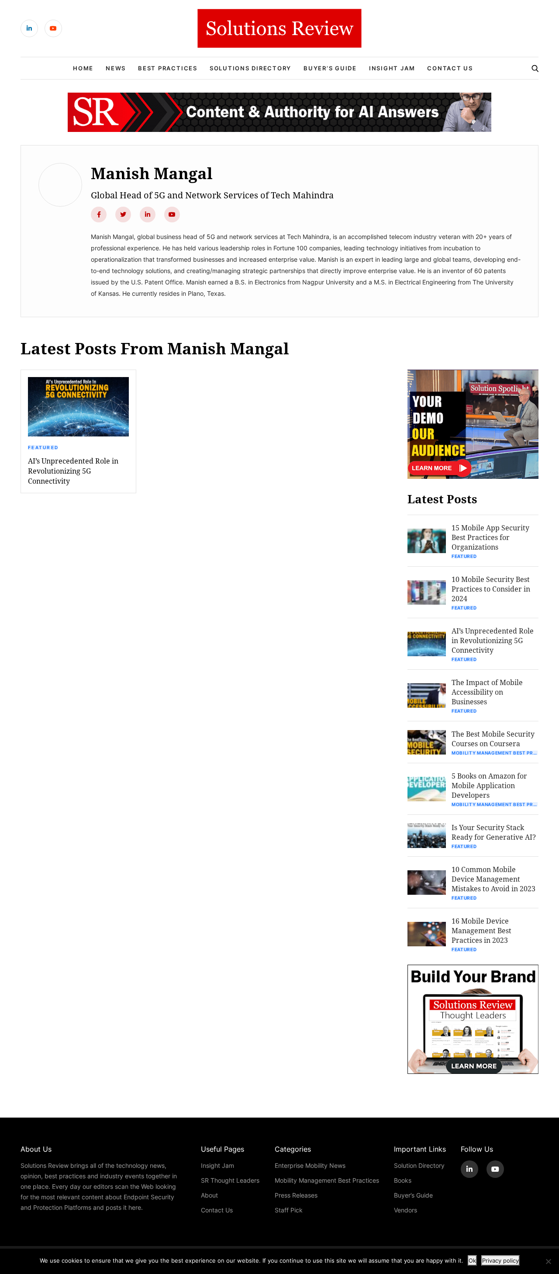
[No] (548, 1261)
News (116, 68)
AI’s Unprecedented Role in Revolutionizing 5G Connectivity (73, 470)
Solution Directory (419, 1165)
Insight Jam (392, 68)
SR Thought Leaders (230, 1180)
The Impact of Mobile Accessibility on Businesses (487, 692)
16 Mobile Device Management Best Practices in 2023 (481, 930)
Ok (472, 1260)
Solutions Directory (250, 68)
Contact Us (450, 68)
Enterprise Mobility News (310, 1165)
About (209, 1195)
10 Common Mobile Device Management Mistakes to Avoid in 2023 (493, 879)
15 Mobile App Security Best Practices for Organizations (490, 537)
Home (83, 68)
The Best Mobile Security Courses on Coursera (493, 738)
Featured (43, 447)
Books (402, 1180)
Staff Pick (289, 1210)
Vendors (405, 1210)
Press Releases (296, 1195)
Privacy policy (500, 1260)
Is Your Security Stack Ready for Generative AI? (494, 832)
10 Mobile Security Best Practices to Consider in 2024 (491, 589)
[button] (78, 406)
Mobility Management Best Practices (495, 753)
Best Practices (167, 68)
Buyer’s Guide (330, 68)
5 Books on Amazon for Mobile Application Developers (489, 785)
